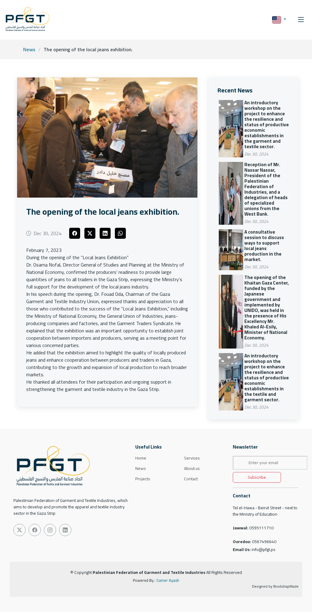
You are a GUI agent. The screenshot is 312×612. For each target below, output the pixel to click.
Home (140, 458)
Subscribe (257, 477)
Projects (142, 479)
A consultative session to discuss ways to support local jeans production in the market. (264, 245)
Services (192, 458)
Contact (191, 479)
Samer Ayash (167, 580)
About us (192, 468)
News (29, 49)
